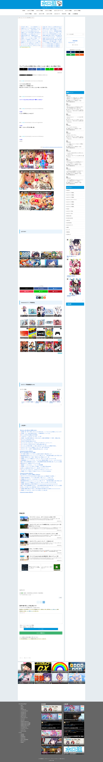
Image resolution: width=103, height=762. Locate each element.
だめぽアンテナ (23, 714)
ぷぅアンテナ (23, 729)
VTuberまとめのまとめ (25, 721)
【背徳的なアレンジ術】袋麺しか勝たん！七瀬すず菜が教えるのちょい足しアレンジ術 (59, 41)
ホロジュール (23, 738)
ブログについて (71, 42)
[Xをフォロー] (40, 298)
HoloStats (22, 734)
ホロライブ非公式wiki (24, 739)
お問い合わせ (62, 758)
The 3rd (22, 706)
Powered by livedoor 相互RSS (26, 451)
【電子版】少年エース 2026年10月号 (55, 401)
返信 (61, 597)
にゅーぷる (23, 718)
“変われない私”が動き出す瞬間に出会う (28, 430)
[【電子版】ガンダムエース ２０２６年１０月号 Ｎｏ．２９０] (42, 396)
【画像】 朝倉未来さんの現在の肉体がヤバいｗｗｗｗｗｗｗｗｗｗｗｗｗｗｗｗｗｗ (39, 483)
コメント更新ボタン (41, 633)
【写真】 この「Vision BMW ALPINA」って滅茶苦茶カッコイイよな (35, 433)
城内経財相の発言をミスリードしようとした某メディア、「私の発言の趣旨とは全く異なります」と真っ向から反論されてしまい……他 (50, 455)
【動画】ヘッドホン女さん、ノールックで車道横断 (32, 464)
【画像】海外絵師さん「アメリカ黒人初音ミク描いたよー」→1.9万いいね (37, 477)
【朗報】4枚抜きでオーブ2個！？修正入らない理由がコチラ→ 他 (35, 457)
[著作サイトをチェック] (37, 298)
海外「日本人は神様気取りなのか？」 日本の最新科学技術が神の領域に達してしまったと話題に (41, 461)
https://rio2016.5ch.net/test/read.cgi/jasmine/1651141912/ (52, 147)
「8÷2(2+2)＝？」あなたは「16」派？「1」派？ (31, 436)
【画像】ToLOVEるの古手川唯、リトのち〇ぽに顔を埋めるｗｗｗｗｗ (55, 38)
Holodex (22, 742)
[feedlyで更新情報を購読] (42, 298)
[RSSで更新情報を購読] (45, 298)
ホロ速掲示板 (41, 758)
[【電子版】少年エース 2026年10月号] (56, 396)
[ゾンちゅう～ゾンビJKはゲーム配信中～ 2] (28, 396)
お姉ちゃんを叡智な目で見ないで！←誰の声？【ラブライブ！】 (35, 468)
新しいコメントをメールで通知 (27, 625)
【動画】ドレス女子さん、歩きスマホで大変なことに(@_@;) (34, 490)
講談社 (68, 257)
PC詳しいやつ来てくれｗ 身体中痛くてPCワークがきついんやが (35, 487)
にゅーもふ (23, 720)
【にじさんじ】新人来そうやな (27, 439)
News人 (22, 708)
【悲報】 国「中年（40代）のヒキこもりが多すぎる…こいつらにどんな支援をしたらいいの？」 (42, 431)
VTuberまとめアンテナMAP (25, 724)
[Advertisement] (40, 21)
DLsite (59, 389)
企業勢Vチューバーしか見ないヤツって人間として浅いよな (32, 42)
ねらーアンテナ (23, 716)
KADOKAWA (37, 402)
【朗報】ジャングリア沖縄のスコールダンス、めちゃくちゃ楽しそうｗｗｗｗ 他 (38, 458)
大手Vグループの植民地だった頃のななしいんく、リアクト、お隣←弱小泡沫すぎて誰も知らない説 (40, 39)
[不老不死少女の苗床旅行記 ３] (75, 267)
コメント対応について (53, 609)
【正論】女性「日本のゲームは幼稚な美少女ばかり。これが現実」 (55, 26)
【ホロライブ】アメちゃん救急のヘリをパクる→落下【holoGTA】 (35, 447)
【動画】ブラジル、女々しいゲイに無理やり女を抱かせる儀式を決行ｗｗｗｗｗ (36, 36)
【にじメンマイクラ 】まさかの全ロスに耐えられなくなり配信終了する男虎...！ (38, 476)
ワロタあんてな (23, 713)
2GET (22, 705)
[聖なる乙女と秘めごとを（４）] (75, 247)
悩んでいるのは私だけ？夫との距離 (27, 452)
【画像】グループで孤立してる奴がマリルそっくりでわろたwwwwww (36, 471)
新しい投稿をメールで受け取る (27, 627)
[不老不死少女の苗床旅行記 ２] (75, 286)
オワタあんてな (23, 709)
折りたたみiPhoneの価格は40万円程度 (29, 434)
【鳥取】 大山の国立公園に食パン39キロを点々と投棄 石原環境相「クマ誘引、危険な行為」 (41, 438)
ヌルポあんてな (23, 712)
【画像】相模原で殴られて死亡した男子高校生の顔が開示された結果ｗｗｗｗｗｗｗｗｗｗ (59, 35)
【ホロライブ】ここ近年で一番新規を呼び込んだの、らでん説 (34, 449)
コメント (22, 612)
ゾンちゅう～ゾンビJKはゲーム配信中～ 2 (28, 401)
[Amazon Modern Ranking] (60, 340)
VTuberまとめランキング (25, 725)
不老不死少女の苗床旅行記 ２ (72, 295)
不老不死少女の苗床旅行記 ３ (72, 275)
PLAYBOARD (23, 736)
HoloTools (22, 735)
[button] (83, 34)
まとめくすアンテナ (24, 717)
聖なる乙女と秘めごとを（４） (72, 256)
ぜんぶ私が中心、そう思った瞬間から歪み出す (30, 474)
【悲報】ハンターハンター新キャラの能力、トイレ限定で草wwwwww (34, 38)
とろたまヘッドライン (24, 728)
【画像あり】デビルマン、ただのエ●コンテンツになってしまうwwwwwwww (37, 479)
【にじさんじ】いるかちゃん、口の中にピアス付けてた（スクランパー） (35, 45)
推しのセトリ (23, 740)
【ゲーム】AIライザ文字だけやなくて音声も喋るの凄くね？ (34, 444)
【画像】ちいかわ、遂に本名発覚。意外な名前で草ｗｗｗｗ (32, 32)
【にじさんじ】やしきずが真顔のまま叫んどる (30, 31)
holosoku (75, 40)
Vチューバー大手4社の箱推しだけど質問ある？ (51, 45)
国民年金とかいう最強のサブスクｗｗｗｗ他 (30, 463)
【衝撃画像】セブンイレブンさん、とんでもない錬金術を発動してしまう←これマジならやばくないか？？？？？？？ (46, 460)
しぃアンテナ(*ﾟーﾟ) (24, 710)
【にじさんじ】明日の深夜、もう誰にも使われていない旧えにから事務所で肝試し (38, 445)
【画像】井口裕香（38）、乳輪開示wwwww (29, 35)
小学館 (22, 402)
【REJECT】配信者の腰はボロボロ (28, 441)
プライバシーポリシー (54, 758)
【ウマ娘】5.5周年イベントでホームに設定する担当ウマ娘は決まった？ (36, 453)
